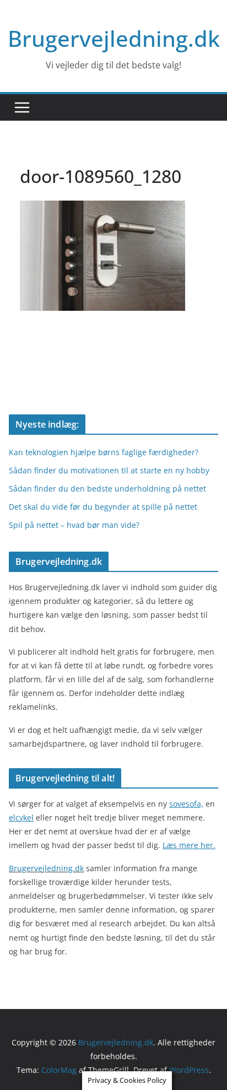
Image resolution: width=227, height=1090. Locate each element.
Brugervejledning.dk (114, 38)
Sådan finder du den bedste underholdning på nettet (107, 488)
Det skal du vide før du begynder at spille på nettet (103, 506)
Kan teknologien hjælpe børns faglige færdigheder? (103, 452)
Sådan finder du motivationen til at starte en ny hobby (109, 470)
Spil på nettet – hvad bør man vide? (74, 525)
